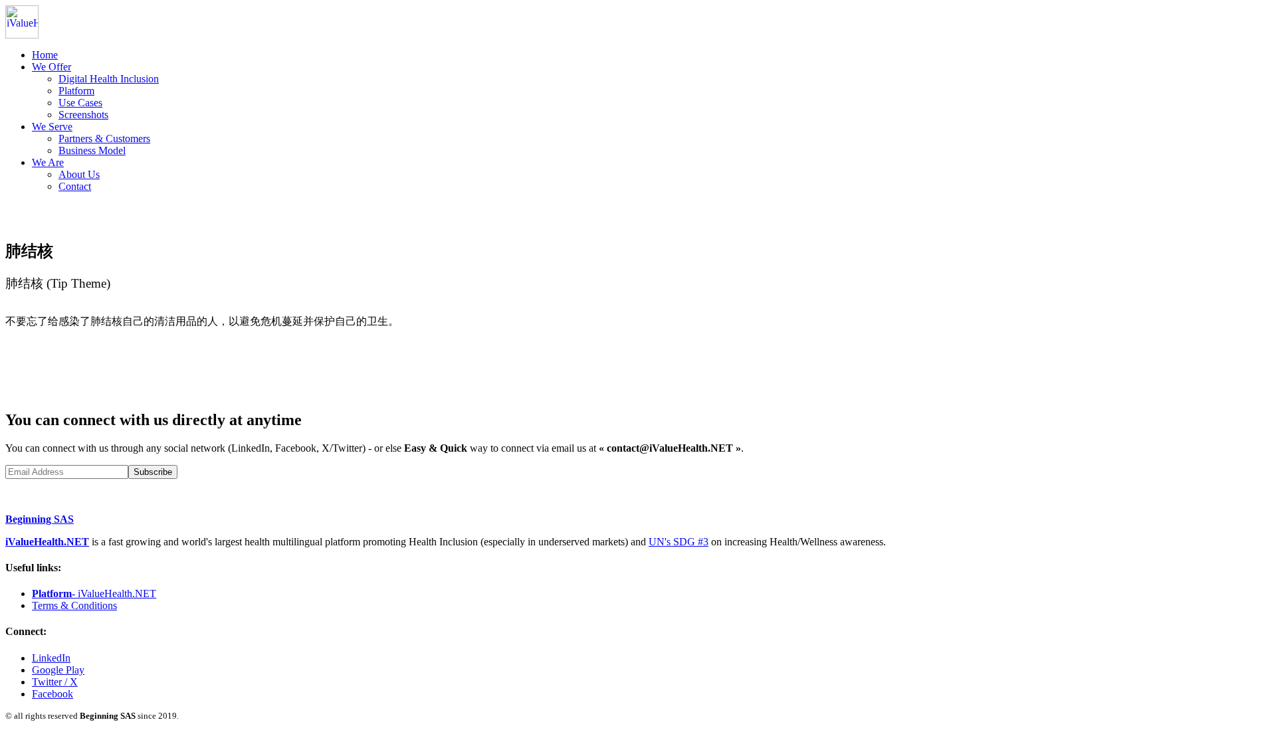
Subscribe (153, 472)
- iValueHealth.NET (94, 593)
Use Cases (80, 102)
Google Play (58, 670)
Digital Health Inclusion (108, 78)
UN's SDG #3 (678, 541)
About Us (79, 174)
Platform (76, 90)
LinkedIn (51, 658)
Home (45, 54)
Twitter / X (55, 681)
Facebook (52, 693)
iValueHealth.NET (47, 541)
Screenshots (83, 114)
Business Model (92, 150)
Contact (74, 186)
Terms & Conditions (74, 605)
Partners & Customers (104, 138)
